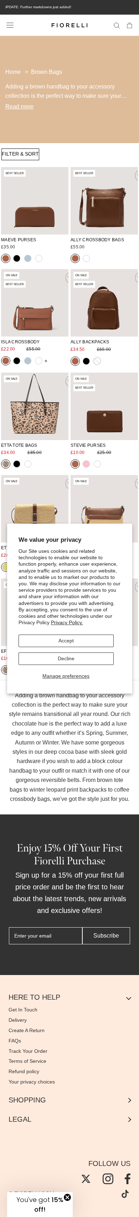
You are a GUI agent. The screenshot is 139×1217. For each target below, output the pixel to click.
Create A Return (27, 1030)
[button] (40, 1204)
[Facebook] (127, 1178)
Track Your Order (28, 1051)
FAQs (15, 1041)
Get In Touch (23, 1010)
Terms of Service (27, 1061)
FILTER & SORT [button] (20, 154)
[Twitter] (86, 1178)
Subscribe (106, 936)
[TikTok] (125, 1193)
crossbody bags (30, 799)
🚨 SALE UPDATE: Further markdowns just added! (67, 7)
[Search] (117, 25)
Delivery (18, 1020)
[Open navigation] (10, 25)
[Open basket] (130, 25)
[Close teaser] (67, 1197)
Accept (66, 640)
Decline (66, 658)
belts (73, 780)
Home (13, 72)
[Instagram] (108, 1178)
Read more (19, 106)
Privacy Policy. (67, 622)
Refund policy (24, 1071)
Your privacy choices (32, 1082)
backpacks (93, 790)
